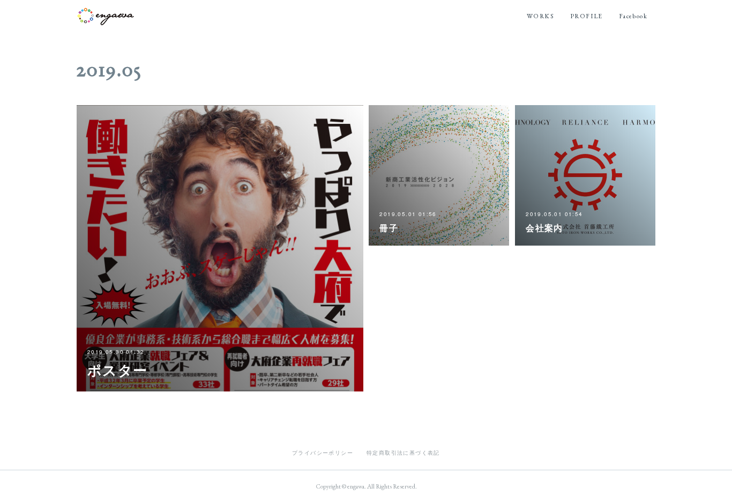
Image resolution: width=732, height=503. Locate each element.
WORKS (540, 16)
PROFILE (586, 16)
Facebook (633, 16)
